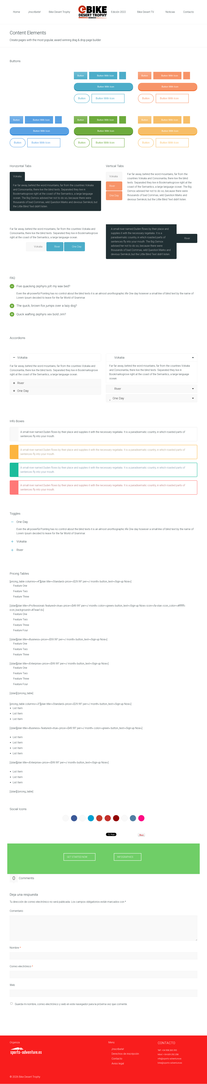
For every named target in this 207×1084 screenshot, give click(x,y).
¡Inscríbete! (118, 1049)
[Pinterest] (116, 818)
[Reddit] (82, 818)
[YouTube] (107, 818)
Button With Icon (41, 75)
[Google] (99, 818)
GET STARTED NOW (77, 857)
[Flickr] (141, 818)
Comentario (16, 910)
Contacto (117, 1058)
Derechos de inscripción (125, 1053)
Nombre (15, 947)
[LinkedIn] (74, 818)
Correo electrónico (21, 966)
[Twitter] (91, 818)
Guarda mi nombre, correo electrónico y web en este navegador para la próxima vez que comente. (71, 1004)
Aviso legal (118, 1063)
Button (16, 75)
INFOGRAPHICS (125, 857)
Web (12, 985)
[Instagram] (133, 818)
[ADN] (65, 818)
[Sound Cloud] (124, 818)
